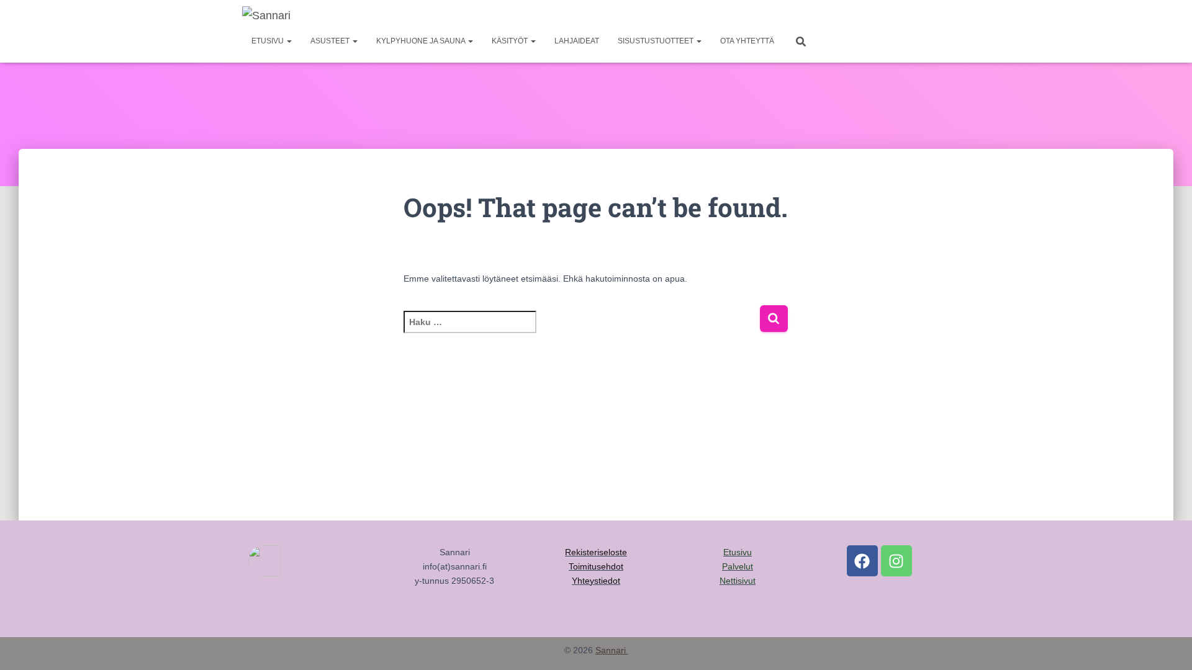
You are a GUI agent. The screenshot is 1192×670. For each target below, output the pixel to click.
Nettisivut (738, 581)
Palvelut (737, 566)
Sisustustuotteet (656, 41)
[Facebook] (862, 560)
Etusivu (268, 41)
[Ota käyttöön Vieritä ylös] (1167, 645)
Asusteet (330, 41)
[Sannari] (266, 15)
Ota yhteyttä (747, 41)
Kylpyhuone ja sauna (421, 41)
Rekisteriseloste (596, 552)
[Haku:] (581, 330)
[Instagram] (896, 560)
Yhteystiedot (596, 581)
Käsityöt (511, 41)
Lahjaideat (576, 41)
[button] (289, 41)
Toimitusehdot (596, 566)
